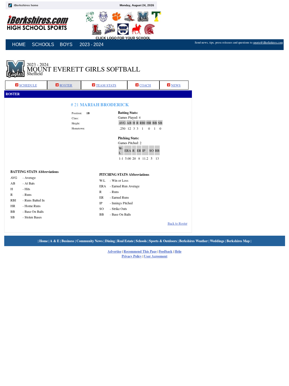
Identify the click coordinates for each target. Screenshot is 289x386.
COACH (145, 85)
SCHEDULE (28, 85)
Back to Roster (177, 223)
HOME (19, 44)
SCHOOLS (43, 44)
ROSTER (66, 85)
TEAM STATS (106, 85)
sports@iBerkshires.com (268, 42)
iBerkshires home (26, 5)
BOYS (66, 44)
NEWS (176, 85)
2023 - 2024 (92, 44)
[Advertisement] (238, 65)
